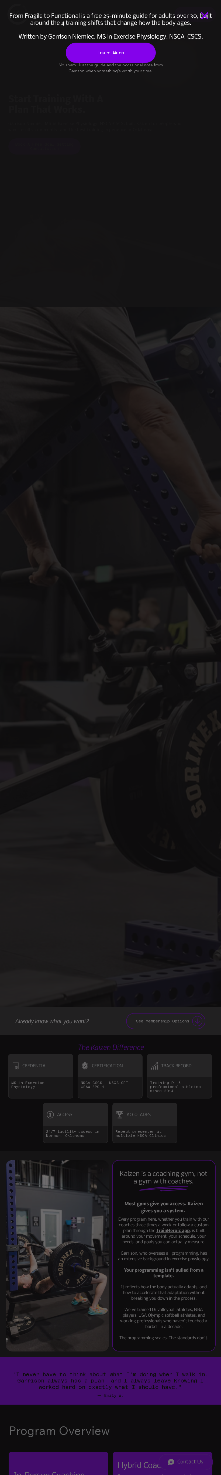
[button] (204, 16)
